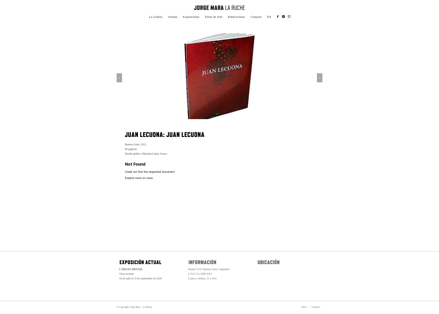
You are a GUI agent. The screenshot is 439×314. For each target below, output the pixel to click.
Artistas (172, 16)
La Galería (155, 16)
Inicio (304, 307)
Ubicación (269, 262)
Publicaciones (236, 16)
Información (202, 262)
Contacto (256, 16)
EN (269, 16)
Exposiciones (191, 16)
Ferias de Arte (213, 16)
